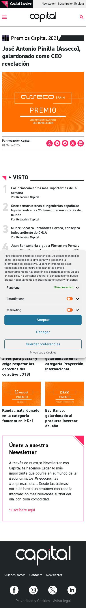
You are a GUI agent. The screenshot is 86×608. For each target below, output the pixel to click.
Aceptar (43, 320)
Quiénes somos (15, 575)
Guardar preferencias (43, 344)
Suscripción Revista (71, 3)
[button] (4, 17)
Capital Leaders (21, 3)
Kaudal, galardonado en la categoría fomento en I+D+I (20, 416)
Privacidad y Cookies (43, 352)
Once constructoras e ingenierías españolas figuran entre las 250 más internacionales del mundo (46, 210)
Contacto (36, 575)
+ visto (18, 178)
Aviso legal (62, 601)
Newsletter (49, 3)
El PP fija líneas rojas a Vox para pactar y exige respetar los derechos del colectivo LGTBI (21, 364)
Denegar (43, 332)
